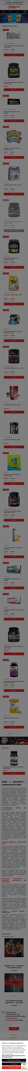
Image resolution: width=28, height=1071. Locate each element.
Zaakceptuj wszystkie (14, 1067)
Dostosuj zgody (14, 1064)
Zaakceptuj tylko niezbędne (14, 1060)
